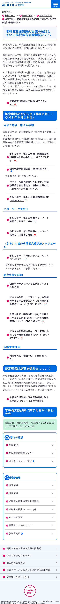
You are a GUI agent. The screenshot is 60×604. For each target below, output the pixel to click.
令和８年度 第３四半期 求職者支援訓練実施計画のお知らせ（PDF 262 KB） (29, 157)
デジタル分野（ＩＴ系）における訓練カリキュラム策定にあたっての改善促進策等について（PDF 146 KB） (29, 300)
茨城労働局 (14, 533)
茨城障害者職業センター (21, 453)
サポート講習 (16, 517)
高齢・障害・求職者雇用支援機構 (24, 548)
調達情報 (13, 485)
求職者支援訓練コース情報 (23, 509)
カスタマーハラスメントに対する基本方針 (28, 570)
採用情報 (13, 493)
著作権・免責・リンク (18, 577)
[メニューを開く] (55, 4)
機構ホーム (10, 15)
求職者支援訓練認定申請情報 (24, 501)
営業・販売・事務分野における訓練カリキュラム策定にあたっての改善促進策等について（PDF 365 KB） (29, 317)
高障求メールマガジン (20, 525)
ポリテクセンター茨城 (20, 461)
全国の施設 (27, 15)
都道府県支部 (45, 15)
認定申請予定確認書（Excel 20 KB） (29, 168)
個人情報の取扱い (16, 563)
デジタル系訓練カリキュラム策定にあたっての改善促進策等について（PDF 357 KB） (29, 334)
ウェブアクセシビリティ (19, 555)
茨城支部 (9, 19)
